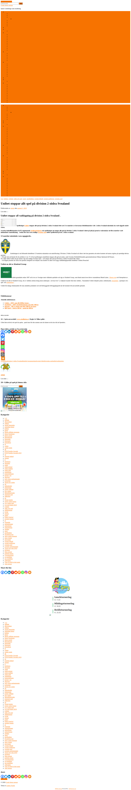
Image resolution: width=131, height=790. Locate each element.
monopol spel (9, 494)
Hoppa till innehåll (6, 1)
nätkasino (7, 496)
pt (5, 520)
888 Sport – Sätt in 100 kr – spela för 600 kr (19, 308)
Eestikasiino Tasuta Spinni (16, 31)
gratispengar (8, 52)
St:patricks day (9, 534)
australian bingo (9, 427)
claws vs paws (12, 85)
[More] (30, 331)
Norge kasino (9, 500)
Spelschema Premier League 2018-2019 (20, 24)
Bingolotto (8, 27)
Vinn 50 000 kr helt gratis (12, 562)
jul (5, 484)
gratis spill (8, 470)
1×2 (6, 418)
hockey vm (8, 475)
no (5, 498)
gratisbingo (8, 472)
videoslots (8, 560)
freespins (7, 463)
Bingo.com (113, 277)
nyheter (11, 199)
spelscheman (8, 527)
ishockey (7, 477)
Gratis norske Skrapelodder (16, 81)
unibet (54, 361)
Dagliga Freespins (13, 65)
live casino (8, 491)
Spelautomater (9, 83)
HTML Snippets (58, 788)
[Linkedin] (9, 331)
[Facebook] (2, 331)
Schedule (7, 522)
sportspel (34, 361)
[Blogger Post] (3, 354)
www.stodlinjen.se (23, 319)
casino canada (12, 64)
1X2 (6, 12)
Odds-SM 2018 (13, 22)
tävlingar (7, 550)
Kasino (7, 62)
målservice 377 (13, 20)
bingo (6, 430)
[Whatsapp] (22, 331)
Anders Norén (10, 785)
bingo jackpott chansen (15, 39)
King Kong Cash (13, 93)
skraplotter (8, 79)
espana (7, 458)
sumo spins (11, 102)
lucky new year (13, 97)
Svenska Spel (42, 232)
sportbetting (30, 199)
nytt (6, 78)
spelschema (8, 526)
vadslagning (60, 361)
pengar (7, 514)
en (5, 455)
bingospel (7, 441)
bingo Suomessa (9, 434)
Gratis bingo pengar (7, 5)
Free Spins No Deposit (15, 67)
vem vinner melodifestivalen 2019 (18, 26)
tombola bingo (9, 553)
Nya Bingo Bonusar (14, 45)
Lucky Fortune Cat (14, 95)
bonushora (8, 442)
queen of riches (13, 100)
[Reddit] (16, 331)
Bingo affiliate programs (12, 432)
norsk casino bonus (10, 501)
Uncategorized (9, 555)
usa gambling (9, 559)
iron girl (10, 90)
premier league (9, 519)
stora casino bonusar (11, 536)
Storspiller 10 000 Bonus (15, 59)
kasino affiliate (9, 489)
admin (12, 208)
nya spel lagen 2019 (11, 505)
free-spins (7, 29)
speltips (7, 529)
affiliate (7, 420)
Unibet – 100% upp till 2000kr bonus (17, 303)
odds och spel (18, 199)
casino (6, 446)
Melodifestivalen (10, 493)
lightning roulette (13, 71)
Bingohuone (8, 437)
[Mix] (19, 331)
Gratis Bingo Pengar (11, 33)
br (5, 444)
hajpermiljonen (9, 474)
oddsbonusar (8, 510)
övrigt (6, 512)
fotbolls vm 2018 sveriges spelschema (23, 19)
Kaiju (10, 91)
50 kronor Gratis (13, 36)
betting (6, 199)
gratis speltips (9, 468)
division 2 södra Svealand (15, 361)
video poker (12, 74)
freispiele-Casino (13, 69)
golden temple (12, 88)
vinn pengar (8, 564)
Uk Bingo (11, 48)
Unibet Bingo (12, 50)
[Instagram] (26, 331)
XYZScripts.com (72, 788)
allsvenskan (8, 422)
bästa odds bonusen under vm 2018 (19, 13)
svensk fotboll (39, 199)
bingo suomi (8, 435)
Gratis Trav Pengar (14, 57)
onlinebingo (10, 282)
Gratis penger (12, 55)
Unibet (26, 225)
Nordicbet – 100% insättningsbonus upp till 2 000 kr (22, 305)
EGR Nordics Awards (11, 451)
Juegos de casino (10, 482)
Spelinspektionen (36, 230)
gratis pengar (8, 467)
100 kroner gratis (13, 34)
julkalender (8, 488)
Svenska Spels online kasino (17, 72)
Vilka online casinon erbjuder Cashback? (20, 76)
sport (24, 199)
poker (6, 515)
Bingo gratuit (12, 38)
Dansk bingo (12, 41)
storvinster (8, 540)
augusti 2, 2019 (22, 208)
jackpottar (8, 481)
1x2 (2, 199)
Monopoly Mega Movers (16, 98)
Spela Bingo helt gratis (15, 46)
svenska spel (58, 199)
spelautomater (9, 524)
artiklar (7, 423)
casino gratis (8, 448)
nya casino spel (9, 503)
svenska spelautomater (11, 546)
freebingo (7, 461)
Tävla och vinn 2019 (11, 548)
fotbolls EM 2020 (13, 15)
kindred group (27, 361)
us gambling (8, 557)
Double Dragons (13, 86)
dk (5, 449)
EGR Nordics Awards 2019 (13, 453)
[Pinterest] (12, 331)
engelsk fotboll (9, 456)
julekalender (8, 486)
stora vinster (8, 538)
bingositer (8, 439)
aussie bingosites (10, 425)
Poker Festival (9, 517)
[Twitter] (5, 331)
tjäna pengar (8, 552)
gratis (6, 465)
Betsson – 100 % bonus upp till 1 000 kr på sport (20, 306)
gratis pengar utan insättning (16, 53)
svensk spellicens (49, 199)
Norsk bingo (12, 43)
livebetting (11, 17)
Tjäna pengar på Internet (15, 60)
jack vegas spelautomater (12, 479)
